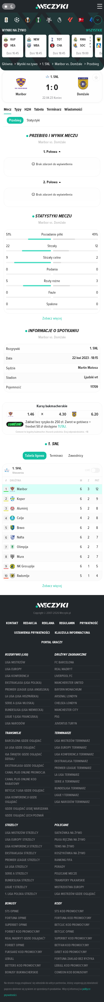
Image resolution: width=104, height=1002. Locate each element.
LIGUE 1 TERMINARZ (67, 795)
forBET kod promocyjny (22, 932)
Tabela (39, 109)
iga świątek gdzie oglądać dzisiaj (23, 756)
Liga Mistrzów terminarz (72, 741)
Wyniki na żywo (14, 30)
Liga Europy (13, 669)
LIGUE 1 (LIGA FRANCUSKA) (21, 717)
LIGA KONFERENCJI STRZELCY (23, 846)
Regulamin (67, 623)
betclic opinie (64, 932)
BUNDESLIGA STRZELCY (19, 880)
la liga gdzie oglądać (20, 748)
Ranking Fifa (63, 860)
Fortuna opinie (15, 918)
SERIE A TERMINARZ (67, 782)
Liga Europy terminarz (71, 748)
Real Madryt (63, 669)
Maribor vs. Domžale (68, 63)
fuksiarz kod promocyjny (23, 952)
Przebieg (15, 120)
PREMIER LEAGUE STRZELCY (22, 860)
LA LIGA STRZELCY (16, 867)
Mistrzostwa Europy (69, 887)
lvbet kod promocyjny (71, 952)
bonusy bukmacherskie (21, 972)
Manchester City (66, 710)
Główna (7, 63)
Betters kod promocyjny (23, 966)
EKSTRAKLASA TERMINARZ (71, 761)
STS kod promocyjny (69, 911)
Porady (60, 867)
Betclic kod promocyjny (72, 925)
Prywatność (89, 623)
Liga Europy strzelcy (20, 840)
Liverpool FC (63, 676)
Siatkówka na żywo (68, 833)
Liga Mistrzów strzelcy (21, 833)
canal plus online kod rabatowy (20, 781)
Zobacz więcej (52, 318)
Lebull (9, 959)
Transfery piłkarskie (70, 880)
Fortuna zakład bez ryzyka (74, 959)
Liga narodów (15, 723)
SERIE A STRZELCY (16, 874)
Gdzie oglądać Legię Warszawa (26, 809)
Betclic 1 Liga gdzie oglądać (24, 791)
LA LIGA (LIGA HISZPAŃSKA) (21, 696)
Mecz (7, 109)
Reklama (48, 623)
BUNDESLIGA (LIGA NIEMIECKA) (24, 710)
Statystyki (33, 120)
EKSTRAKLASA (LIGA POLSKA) (23, 683)
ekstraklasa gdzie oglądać (24, 766)
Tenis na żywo (64, 846)
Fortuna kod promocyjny (73, 918)
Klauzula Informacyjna (72, 632)
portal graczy (52, 642)
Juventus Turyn (66, 723)
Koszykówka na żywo (70, 853)
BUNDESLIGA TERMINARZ (70, 788)
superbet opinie (16, 925)
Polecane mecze (66, 874)
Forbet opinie (14, 945)
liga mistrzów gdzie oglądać (75, 894)
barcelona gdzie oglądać (23, 741)
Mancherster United (69, 683)
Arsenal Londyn (66, 696)
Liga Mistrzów (15, 662)
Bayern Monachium (68, 690)
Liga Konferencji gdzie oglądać (21, 799)
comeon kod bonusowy (71, 972)
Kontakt (12, 623)
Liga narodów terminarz (72, 802)
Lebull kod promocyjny (71, 966)
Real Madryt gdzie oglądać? (25, 938)
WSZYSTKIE (94, 30)
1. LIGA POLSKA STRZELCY (21, 894)
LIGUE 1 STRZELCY (16, 887)
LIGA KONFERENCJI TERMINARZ (74, 754)
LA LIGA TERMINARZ (67, 775)
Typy (17, 109)
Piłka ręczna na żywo (70, 840)
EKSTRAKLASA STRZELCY (20, 853)
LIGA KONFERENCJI (17, 676)
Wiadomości (73, 109)
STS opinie (12, 911)
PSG (57, 717)
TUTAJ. (62, 426)
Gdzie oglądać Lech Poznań (24, 815)
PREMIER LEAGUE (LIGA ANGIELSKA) (27, 690)
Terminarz (54, 109)
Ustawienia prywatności (32, 632)
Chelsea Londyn (66, 703)
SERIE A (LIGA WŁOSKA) (19, 703)
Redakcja (30, 623)
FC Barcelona (64, 662)
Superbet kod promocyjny (73, 938)
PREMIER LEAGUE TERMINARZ (73, 768)
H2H (27, 109)
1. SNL (46, 63)
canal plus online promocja (25, 772)
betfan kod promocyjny (72, 945)
